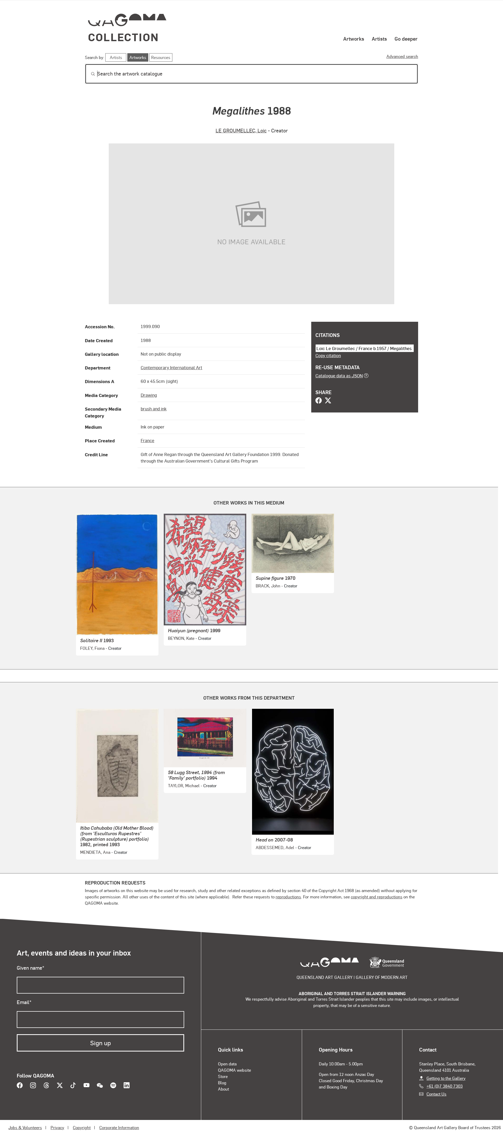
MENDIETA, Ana (95, 852)
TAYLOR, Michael (184, 785)
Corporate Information (119, 1127)
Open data (227, 1063)
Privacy (57, 1127)
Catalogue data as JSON (339, 375)
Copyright (82, 1127)
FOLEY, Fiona (92, 648)
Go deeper (406, 38)
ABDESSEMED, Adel (275, 847)
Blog (222, 1082)
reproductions (288, 896)
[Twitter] (328, 401)
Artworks (353, 38)
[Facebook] (318, 401)
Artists (379, 38)
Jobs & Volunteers (25, 1127)
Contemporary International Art (171, 367)
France (147, 440)
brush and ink (154, 408)
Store (223, 1076)
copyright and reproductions (376, 896)
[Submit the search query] (88, 74)
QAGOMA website (234, 1070)
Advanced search (402, 56)
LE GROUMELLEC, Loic (241, 130)
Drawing (149, 395)
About (223, 1089)
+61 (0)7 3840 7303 (445, 1086)
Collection (123, 37)
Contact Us (436, 1094)
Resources (160, 57)
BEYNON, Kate (181, 638)
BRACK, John (268, 585)
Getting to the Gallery (446, 1078)
